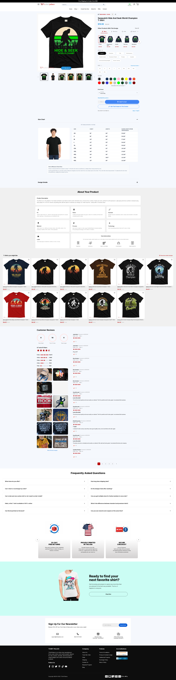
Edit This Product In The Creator (119, 106)
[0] (137, 4)
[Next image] (94, 77)
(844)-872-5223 (78, 636)
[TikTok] (63, 666)
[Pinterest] (59, 666)
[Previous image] (38, 77)
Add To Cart (123, 102)
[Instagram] (53, 666)
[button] (112, 14)
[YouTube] (66, 666)
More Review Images (52, 450)
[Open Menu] (38, 4)
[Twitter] (56, 666)
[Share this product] (115, 14)
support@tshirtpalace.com (57, 636)
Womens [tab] (115, 31)
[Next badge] (138, 539)
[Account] (134, 4)
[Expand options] (137, 93)
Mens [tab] (105, 31)
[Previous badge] (37, 539)
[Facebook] (49, 666)
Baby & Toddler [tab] (136, 31)
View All (137, 28)
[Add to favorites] (29, 260)
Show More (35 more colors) (117, 85)
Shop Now (108, 594)
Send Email (123, 625)
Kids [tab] (125, 31)
